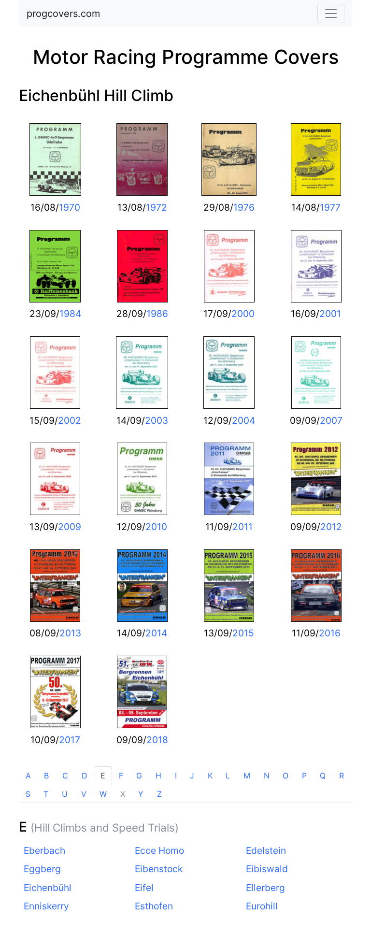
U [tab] (65, 794)
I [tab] (176, 775)
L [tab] (228, 775)
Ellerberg (265, 887)
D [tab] (84, 775)
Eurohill (262, 906)
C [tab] (65, 775)
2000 (243, 313)
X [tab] (122, 794)
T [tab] (45, 794)
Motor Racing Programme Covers (186, 57)
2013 (70, 633)
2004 (243, 420)
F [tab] (121, 775)
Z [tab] (159, 794)
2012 (331, 526)
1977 (330, 207)
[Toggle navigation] (330, 13)
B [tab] (46, 775)
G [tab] (139, 775)
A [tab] (28, 775)
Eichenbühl (47, 887)
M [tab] (246, 775)
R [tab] (341, 775)
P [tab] (304, 775)
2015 (243, 633)
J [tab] (192, 775)
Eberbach (44, 850)
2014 (156, 633)
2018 (157, 740)
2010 (156, 526)
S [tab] (28, 794)
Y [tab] (140, 794)
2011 (242, 526)
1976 (244, 207)
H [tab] (158, 775)
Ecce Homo (159, 850)
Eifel (144, 887)
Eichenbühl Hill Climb (96, 95)
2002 (69, 420)
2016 (330, 633)
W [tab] (103, 794)
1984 (70, 313)
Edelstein (266, 850)
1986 (157, 313)
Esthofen (154, 906)
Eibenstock (159, 869)
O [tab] (285, 775)
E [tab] (102, 775)
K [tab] (210, 775)
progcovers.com (63, 13)
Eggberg (42, 869)
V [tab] (83, 794)
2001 (330, 313)
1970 (69, 207)
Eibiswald (267, 869)
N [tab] (267, 775)
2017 (69, 740)
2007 (331, 420)
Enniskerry (46, 906)
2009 (69, 526)
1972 (156, 207)
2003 (156, 420)
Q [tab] (323, 775)
